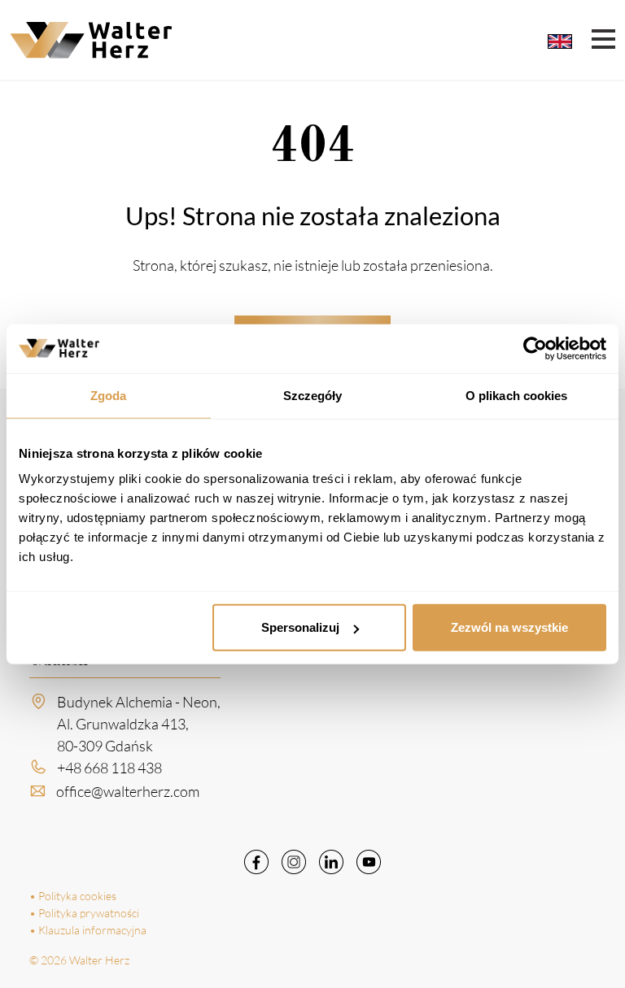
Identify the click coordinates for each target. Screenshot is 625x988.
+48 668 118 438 (109, 768)
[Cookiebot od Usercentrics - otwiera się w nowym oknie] (535, 348)
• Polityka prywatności (84, 913)
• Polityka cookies (72, 896)
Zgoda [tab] (108, 395)
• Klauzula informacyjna (87, 930)
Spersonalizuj (300, 627)
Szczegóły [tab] (313, 395)
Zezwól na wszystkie (509, 627)
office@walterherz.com (127, 791)
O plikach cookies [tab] (516, 395)
